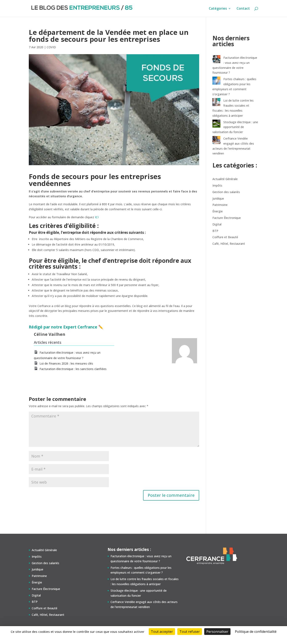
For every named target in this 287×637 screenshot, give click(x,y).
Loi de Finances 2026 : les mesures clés (66, 363)
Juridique (218, 198)
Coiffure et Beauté (225, 237)
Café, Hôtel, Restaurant (228, 244)
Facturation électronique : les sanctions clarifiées (73, 369)
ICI (97, 217)
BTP (215, 231)
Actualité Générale (225, 179)
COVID (51, 47)
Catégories (218, 9)
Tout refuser (189, 631)
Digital (216, 224)
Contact (243, 9)
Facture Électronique (226, 218)
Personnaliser (217, 631)
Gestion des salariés (226, 192)
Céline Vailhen (49, 334)
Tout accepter (162, 631)
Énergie (217, 211)
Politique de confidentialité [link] (255, 631)
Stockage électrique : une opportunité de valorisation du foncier (235, 127)
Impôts (217, 185)
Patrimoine (220, 205)
